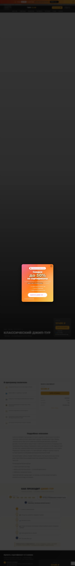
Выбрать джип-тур (36, 295)
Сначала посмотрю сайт (29, 298)
